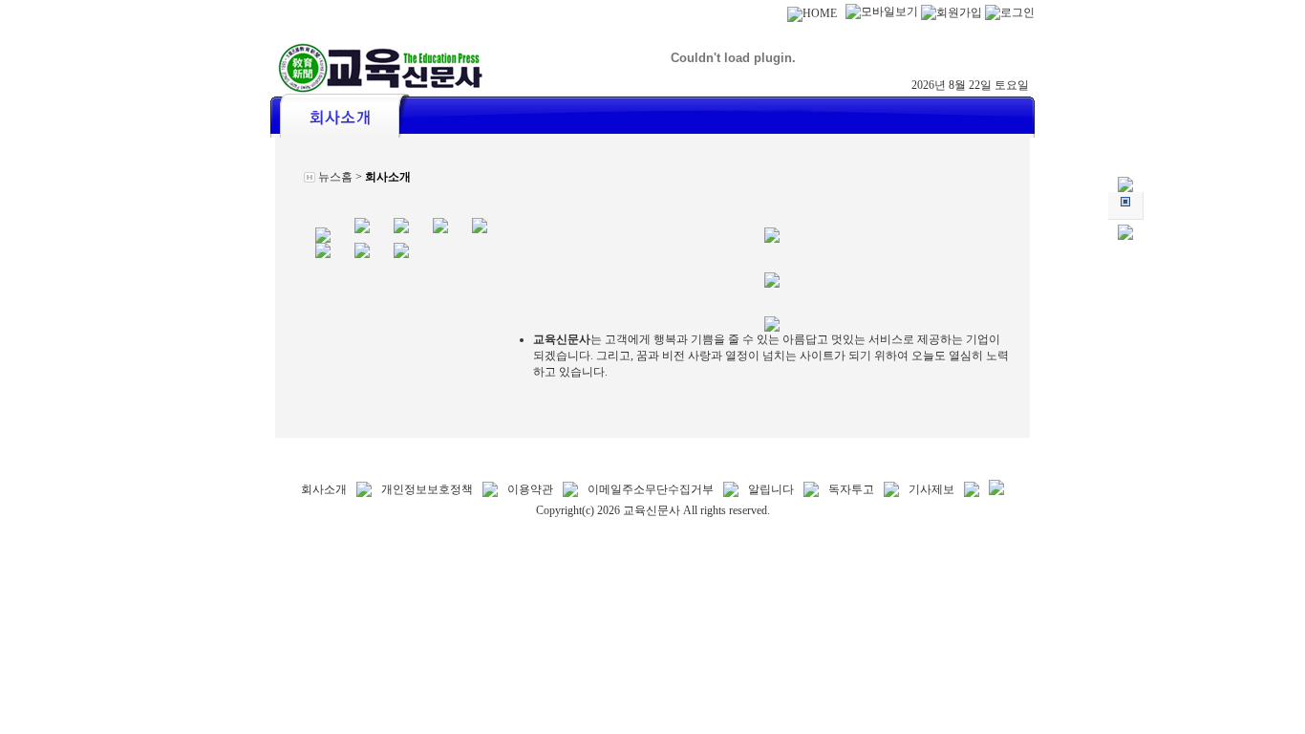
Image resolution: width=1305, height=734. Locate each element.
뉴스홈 (335, 177)
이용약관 (530, 489)
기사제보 (931, 489)
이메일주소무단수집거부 (651, 489)
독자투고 (851, 489)
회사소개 (324, 489)
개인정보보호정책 (427, 489)
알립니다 (771, 489)
